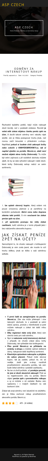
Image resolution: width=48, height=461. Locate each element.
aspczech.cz (13, 75)
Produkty (17, 31)
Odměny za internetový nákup (24, 70)
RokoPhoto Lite (17, 456)
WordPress (32, 456)
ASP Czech (24, 27)
